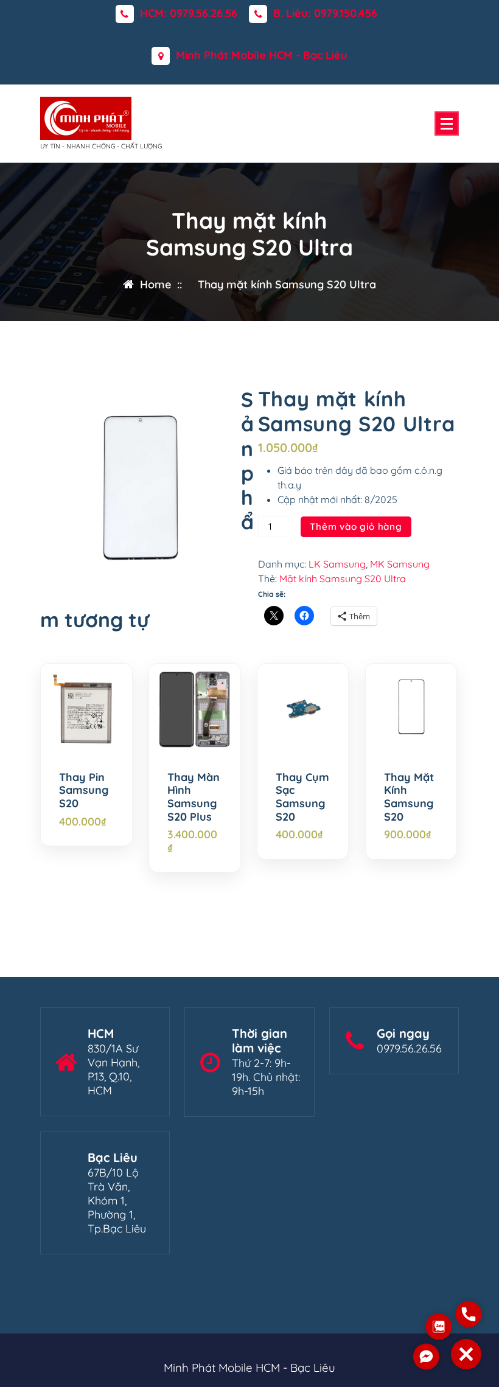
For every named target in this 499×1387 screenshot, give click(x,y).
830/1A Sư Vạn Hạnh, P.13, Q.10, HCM (113, 1069)
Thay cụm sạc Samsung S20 (302, 797)
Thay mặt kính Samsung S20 (409, 797)
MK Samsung (400, 564)
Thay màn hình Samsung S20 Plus (193, 797)
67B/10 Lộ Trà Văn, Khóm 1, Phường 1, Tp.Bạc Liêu (117, 1201)
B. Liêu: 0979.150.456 (325, 13)
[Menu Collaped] (446, 123)
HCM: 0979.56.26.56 (188, 13)
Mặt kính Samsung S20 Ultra (342, 578)
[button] (466, 1354)
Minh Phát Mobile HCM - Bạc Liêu (261, 55)
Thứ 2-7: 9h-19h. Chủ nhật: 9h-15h (266, 1077)
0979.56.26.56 (409, 1048)
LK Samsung (337, 564)
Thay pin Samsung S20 (83, 790)
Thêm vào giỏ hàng (356, 526)
